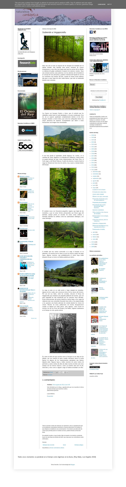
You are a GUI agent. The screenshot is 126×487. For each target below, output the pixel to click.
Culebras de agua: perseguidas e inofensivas (103, 280)
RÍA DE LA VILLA (24, 176)
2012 (92, 167)
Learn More (101, 4)
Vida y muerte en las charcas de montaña (100, 213)
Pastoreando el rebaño (99, 229)
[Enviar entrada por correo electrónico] (56, 372)
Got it (109, 4)
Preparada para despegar (99, 202)
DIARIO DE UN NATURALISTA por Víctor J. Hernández (27, 290)
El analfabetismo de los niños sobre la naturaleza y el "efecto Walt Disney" (103, 262)
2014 (92, 162)
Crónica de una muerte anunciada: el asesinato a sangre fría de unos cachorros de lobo (99, 354)
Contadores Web (94, 369)
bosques (50, 374)
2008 (92, 246)
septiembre (96, 178)
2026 (92, 135)
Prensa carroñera (101, 288)
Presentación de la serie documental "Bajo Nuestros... (99, 206)
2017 (92, 156)
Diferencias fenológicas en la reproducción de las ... (100, 226)
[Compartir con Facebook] (65, 372)
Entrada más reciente (48, 445)
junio (94, 185)
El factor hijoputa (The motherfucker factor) (103, 318)
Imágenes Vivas (24, 215)
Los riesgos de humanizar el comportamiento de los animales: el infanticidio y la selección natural (99, 330)
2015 (92, 160)
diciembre (95, 171)
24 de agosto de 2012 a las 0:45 (61, 384)
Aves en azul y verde (26, 189)
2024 (92, 140)
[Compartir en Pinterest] (67, 372)
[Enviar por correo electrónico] (60, 372)
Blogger (73, 464)
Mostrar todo (33, 318)
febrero (95, 237)
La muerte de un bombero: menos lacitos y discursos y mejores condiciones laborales (99, 342)
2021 (92, 146)
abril (94, 232)
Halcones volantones (98, 210)
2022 (92, 144)
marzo (94, 234)
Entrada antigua (79, 445)
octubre (95, 176)
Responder (50, 396)
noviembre (96, 174)
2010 (92, 242)
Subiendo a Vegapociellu (99, 223)
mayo (94, 187)
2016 (92, 158)
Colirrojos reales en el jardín (103, 298)
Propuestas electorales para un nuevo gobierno (100, 199)
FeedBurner (102, 100)
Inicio (64, 445)
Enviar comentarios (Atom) (57, 447)
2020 (92, 149)
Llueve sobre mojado (98, 194)
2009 (92, 244)
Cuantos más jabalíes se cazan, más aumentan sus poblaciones (103, 309)
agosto (95, 181)
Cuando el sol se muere (99, 189)
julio (94, 183)
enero (94, 239)
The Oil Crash (23, 228)
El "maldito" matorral (102, 269)
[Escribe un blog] (62, 372)
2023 (92, 142)
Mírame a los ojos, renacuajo (100, 196)
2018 (92, 153)
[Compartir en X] (63, 372)
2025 (92, 137)
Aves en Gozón (24, 306)
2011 (92, 169)
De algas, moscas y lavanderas (30, 309)
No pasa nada (31, 230)
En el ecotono (23, 202)
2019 (92, 151)
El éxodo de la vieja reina (99, 192)
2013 (92, 165)
